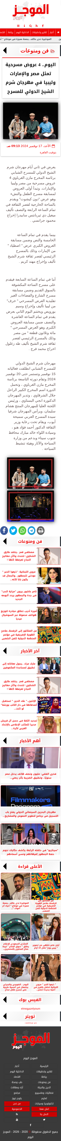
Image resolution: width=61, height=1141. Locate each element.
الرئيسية (44, 1066)
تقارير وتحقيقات (39, 32)
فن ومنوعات (35, 50)
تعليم (44, 1098)
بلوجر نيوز (17, 1098)
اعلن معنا (44, 1109)
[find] (30, 25)
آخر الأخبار (30, 651)
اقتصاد (17, 1077)
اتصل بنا (44, 1114)
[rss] (36, 25)
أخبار (52, 32)
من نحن (17, 1103)
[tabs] (18, 25)
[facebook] (42, 25)
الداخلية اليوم (22, 32)
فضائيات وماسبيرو (44, 1093)
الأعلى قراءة (30, 866)
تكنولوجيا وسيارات (44, 1103)
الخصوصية (17, 1109)
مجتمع (17, 1093)
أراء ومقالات (17, 1087)
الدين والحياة (44, 1087)
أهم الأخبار (29, 741)
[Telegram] (31, 530)
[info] (24, 25)
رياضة (10, 32)
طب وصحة (17, 1082)
